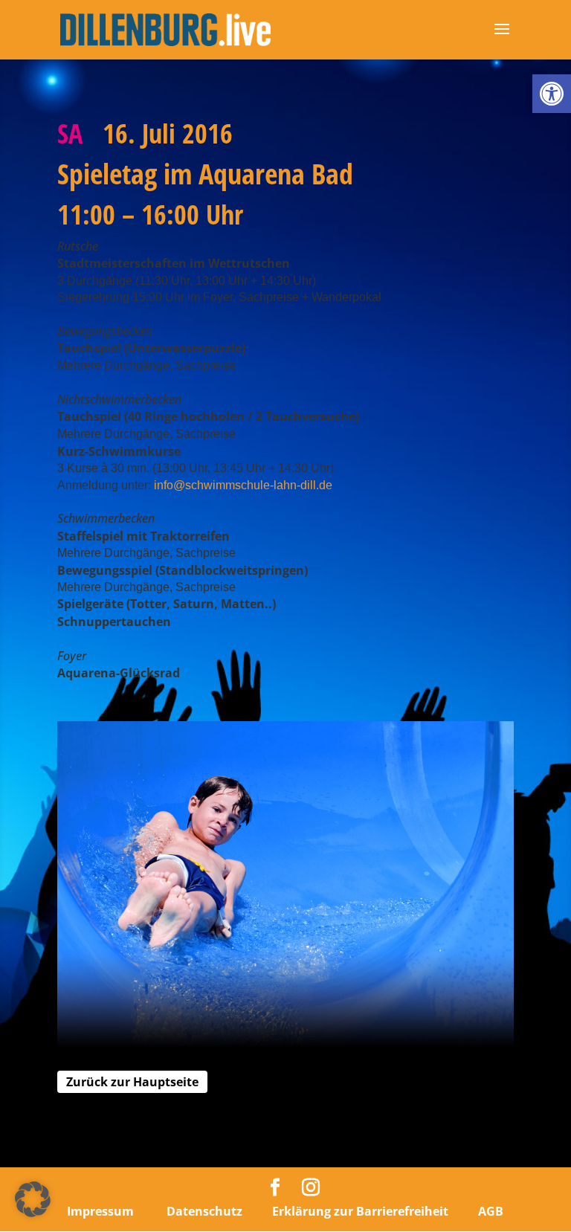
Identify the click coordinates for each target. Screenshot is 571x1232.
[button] (551, 93)
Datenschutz (204, 1211)
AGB (490, 1211)
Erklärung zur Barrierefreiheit (360, 1211)
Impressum (100, 1211)
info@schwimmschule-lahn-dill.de (243, 485)
